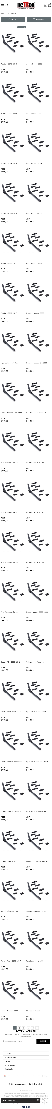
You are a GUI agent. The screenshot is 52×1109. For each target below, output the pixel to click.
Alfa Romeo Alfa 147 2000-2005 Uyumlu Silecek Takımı (9, 512)
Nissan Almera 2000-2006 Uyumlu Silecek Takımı (37, 612)
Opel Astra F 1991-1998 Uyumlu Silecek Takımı (11, 712)
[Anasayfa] (3, 13)
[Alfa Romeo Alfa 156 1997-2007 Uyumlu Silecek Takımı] (13, 542)
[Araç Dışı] (8, 13)
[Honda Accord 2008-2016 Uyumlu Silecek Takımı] (38, 393)
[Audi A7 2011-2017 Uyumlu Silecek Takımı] (38, 243)
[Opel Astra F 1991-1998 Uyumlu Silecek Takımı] (13, 692)
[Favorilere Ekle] (13, 49)
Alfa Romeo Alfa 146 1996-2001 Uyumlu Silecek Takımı (35, 463)
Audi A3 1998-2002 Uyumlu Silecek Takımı (35, 64)
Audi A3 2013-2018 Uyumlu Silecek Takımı (10, 164)
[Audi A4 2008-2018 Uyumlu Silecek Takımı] (38, 144)
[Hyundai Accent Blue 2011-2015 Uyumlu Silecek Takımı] (13, 343)
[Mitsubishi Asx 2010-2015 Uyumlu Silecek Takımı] (38, 841)
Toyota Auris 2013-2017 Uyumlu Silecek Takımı (11, 961)
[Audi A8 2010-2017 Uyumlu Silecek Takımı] (13, 293)
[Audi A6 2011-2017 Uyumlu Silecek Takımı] (13, 243)
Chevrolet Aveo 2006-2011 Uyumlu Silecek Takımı (35, 1011)
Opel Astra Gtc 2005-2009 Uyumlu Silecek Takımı (11, 762)
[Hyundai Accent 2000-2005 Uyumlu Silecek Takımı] (38, 293)
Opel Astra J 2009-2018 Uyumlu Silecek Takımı (36, 812)
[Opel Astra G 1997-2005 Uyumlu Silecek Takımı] (38, 692)
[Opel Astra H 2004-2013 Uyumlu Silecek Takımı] (13, 792)
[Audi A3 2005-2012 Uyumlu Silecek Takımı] (38, 94)
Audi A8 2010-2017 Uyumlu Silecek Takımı (10, 313)
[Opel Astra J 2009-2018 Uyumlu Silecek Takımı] (38, 792)
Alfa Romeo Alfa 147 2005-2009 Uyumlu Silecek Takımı (35, 512)
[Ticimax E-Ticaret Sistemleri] (26, 1107)
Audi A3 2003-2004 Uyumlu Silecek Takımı (10, 114)
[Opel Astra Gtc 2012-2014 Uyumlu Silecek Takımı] (38, 742)
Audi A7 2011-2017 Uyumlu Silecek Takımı (35, 263)
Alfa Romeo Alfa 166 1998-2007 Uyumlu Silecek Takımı (9, 612)
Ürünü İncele (18, 49)
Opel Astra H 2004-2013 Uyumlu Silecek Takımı (11, 812)
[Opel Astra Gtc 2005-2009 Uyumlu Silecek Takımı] (13, 742)
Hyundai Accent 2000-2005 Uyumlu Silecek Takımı (35, 313)
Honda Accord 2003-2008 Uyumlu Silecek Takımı (11, 413)
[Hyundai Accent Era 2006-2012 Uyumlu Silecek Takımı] (38, 343)
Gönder (43, 1041)
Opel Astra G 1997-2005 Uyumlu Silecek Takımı (36, 712)
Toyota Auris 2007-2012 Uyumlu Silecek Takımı (36, 911)
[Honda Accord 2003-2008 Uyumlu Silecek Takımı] (13, 393)
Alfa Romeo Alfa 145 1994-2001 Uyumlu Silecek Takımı (9, 463)
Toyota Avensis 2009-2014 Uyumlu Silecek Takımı (10, 1011)
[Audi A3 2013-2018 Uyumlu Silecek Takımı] (13, 144)
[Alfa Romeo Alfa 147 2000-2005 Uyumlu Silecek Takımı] (13, 493)
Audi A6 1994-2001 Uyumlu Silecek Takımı (35, 213)
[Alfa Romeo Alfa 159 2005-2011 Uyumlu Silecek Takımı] (38, 542)
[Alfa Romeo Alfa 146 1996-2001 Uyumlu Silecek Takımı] (38, 443)
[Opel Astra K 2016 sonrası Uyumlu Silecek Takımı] (13, 841)
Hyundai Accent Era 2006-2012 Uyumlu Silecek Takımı (37, 363)
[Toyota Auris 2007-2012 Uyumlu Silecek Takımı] (38, 891)
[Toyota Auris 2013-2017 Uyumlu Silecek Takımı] (13, 941)
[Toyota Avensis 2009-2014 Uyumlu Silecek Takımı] (13, 991)
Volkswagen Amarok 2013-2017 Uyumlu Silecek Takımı (35, 662)
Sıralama (15, 19)
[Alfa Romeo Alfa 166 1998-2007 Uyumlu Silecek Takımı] (13, 592)
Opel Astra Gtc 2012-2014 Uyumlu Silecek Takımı (37, 762)
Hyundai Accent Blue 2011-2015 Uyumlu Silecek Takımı (9, 363)
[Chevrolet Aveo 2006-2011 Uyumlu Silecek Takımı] (38, 991)
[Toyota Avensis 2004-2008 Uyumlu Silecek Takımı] (38, 941)
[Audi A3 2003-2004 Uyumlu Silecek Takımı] (13, 94)
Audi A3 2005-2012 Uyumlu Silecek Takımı (35, 114)
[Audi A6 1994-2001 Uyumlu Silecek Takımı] (38, 193)
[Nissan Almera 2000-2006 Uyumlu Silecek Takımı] (38, 592)
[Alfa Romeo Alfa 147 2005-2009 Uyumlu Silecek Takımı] (38, 493)
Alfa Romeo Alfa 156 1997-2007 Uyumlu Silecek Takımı (9, 562)
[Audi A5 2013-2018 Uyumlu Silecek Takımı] (13, 193)
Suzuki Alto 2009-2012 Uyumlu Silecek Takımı (10, 662)
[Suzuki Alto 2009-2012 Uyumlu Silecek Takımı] (13, 642)
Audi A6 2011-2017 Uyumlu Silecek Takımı (10, 263)
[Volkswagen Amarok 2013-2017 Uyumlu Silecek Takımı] (38, 642)
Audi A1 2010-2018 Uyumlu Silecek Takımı (10, 64)
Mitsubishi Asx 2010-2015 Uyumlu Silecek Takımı (37, 861)
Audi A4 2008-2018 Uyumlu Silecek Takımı (35, 164)
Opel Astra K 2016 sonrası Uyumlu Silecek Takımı (11, 861)
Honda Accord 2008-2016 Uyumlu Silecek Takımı (37, 413)
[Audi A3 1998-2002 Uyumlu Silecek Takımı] (38, 44)
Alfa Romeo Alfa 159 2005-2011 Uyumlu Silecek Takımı (35, 562)
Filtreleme (40, 19)
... (28, 1028)
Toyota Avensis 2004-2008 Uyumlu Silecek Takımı (35, 961)
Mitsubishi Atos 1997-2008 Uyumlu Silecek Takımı (10, 911)
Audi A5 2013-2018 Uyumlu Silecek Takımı (10, 213)
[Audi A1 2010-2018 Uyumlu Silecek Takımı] (13, 44)
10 (33, 1028)
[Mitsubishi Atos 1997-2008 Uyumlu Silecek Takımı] (13, 891)
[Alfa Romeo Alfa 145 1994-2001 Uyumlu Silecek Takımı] (13, 443)
